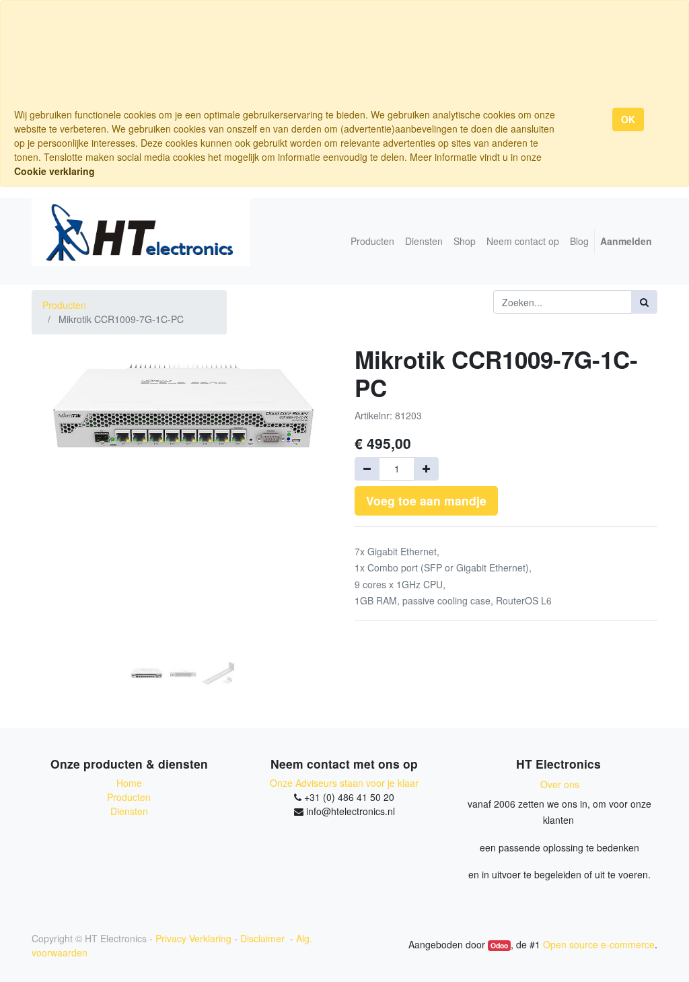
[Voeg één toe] (426, 469)
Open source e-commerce (599, 944)
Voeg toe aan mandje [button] (426, 500)
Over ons (559, 784)
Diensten (129, 811)
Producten (64, 305)
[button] (54, 480)
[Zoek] (644, 302)
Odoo (499, 945)
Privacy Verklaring (193, 938)
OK (628, 119)
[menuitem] (372, 241)
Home (129, 783)
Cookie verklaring (54, 171)
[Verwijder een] (367, 469)
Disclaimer (263, 938)
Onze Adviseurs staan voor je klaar (344, 783)
